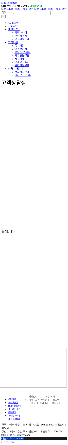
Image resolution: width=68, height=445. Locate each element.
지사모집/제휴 (48, 396)
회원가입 (43, 403)
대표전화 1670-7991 (12, 438)
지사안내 (33, 396)
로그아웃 (31, 403)
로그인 (56, 400)
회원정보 (56, 403)
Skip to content (9, 2)
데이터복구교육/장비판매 (36, 400)
